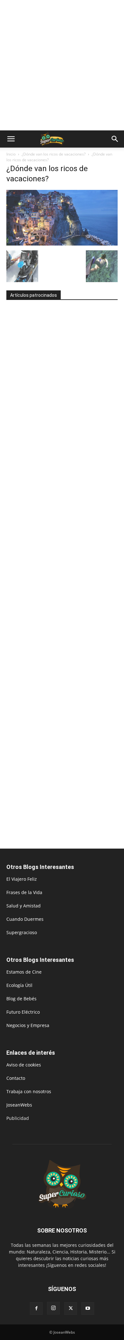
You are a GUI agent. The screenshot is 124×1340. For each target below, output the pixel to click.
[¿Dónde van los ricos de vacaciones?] (62, 243)
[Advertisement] (62, 65)
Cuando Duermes (25, 919)
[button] (11, 139)
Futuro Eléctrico (23, 1012)
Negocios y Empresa (27, 1025)
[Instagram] (53, 1308)
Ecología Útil (19, 985)
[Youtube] (87, 1308)
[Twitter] (70, 1308)
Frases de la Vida (24, 892)
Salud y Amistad (23, 906)
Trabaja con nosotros (28, 1091)
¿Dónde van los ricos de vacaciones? (54, 154)
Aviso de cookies (23, 1065)
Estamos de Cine (24, 972)
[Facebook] (36, 1308)
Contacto (15, 1078)
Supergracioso (21, 932)
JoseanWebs (19, 1105)
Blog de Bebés (21, 999)
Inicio (11, 154)
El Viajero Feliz (21, 879)
